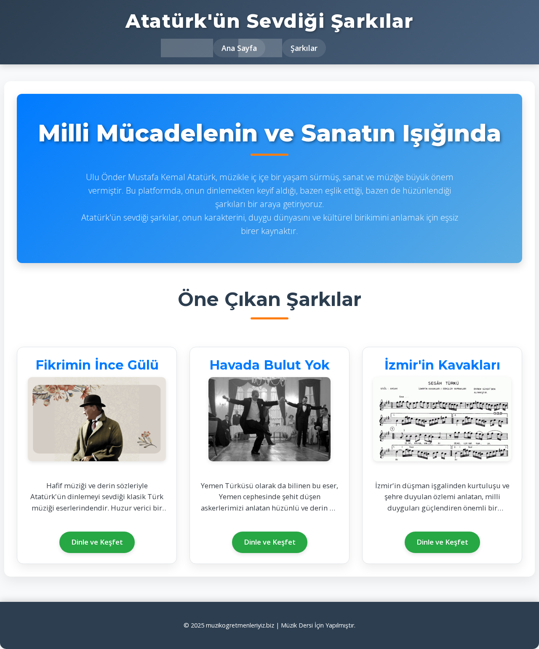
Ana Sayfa (239, 48)
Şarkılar (304, 48)
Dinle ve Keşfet (97, 542)
